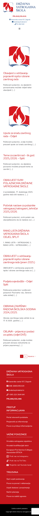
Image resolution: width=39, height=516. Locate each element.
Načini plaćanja (12, 492)
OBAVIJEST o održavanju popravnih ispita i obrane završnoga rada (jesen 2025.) (19, 259)
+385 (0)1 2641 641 (16, 394)
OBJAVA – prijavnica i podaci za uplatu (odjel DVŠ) (18, 333)
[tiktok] (16, 461)
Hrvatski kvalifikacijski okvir (17, 445)
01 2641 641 (20, 24)
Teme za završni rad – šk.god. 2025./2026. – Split (19, 157)
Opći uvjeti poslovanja (15, 479)
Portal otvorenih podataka (17, 417)
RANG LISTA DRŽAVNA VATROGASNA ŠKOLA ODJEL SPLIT (16, 234)
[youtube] (18, 465)
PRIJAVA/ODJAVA (19, 16)
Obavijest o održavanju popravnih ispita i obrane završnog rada (16, 76)
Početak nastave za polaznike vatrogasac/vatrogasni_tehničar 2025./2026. (20, 208)
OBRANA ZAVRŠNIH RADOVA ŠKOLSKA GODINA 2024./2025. (19, 309)
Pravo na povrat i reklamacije (18, 483)
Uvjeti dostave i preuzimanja (18, 488)
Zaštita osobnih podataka (19, 508)
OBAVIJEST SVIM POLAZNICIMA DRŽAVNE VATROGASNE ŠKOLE (17, 183)
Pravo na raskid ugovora (16, 496)
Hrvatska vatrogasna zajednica (19, 441)
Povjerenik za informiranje (17, 422)
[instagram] (17, 456)
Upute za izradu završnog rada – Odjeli (17, 134)
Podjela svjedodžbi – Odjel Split (17, 283)
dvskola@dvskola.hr (20, 22)
